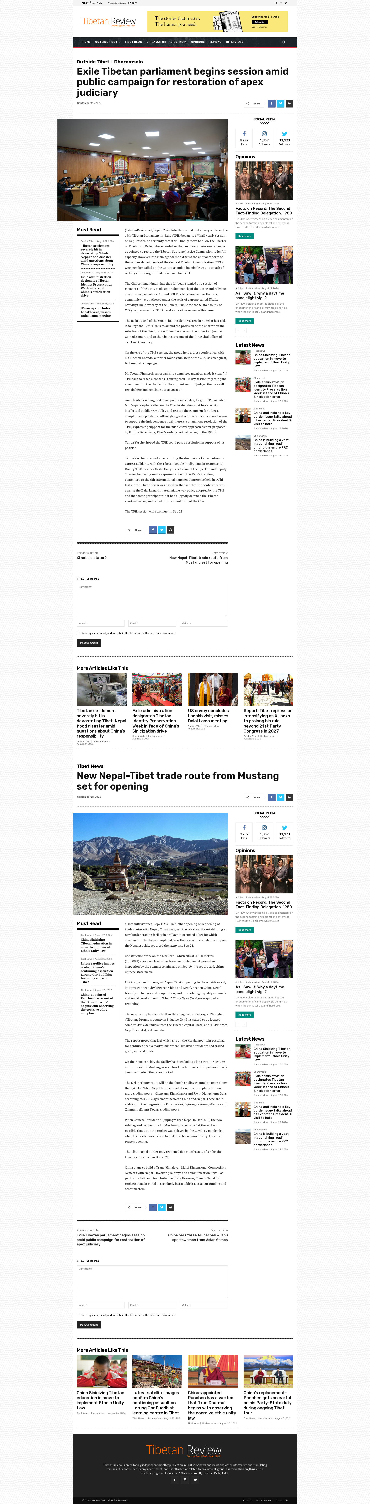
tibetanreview (253, 203)
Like (244, 131)
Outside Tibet (93, 61)
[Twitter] (285, 3)
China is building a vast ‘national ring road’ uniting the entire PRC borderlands (271, 445)
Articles (239, 203)
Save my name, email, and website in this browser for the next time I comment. (128, 633)
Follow (264, 131)
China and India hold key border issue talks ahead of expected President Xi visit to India (273, 418)
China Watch (260, 436)
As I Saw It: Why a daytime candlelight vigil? (259, 295)
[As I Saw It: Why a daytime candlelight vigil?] (264, 265)
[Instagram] (281, 3)
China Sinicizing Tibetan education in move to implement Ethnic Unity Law (272, 360)
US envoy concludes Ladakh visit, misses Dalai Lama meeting (96, 312)
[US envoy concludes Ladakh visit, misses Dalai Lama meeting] (213, 689)
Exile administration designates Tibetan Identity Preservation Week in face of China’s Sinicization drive (96, 286)
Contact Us (282, 1500)
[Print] (289, 104)
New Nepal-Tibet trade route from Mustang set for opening (198, 560)
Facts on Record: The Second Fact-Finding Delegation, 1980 (263, 210)
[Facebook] (276, 3)
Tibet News (259, 351)
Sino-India (259, 409)
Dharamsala (128, 61)
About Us (247, 1500)
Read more (244, 236)
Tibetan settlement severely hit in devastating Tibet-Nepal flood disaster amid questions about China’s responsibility (97, 255)
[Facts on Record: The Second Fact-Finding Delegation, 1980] (264, 180)
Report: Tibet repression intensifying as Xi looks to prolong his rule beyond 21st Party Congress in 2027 (268, 721)
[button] (283, 41)
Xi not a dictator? (92, 558)
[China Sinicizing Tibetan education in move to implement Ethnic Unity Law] (243, 357)
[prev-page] (237, 330)
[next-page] (244, 330)
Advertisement (264, 1500)
